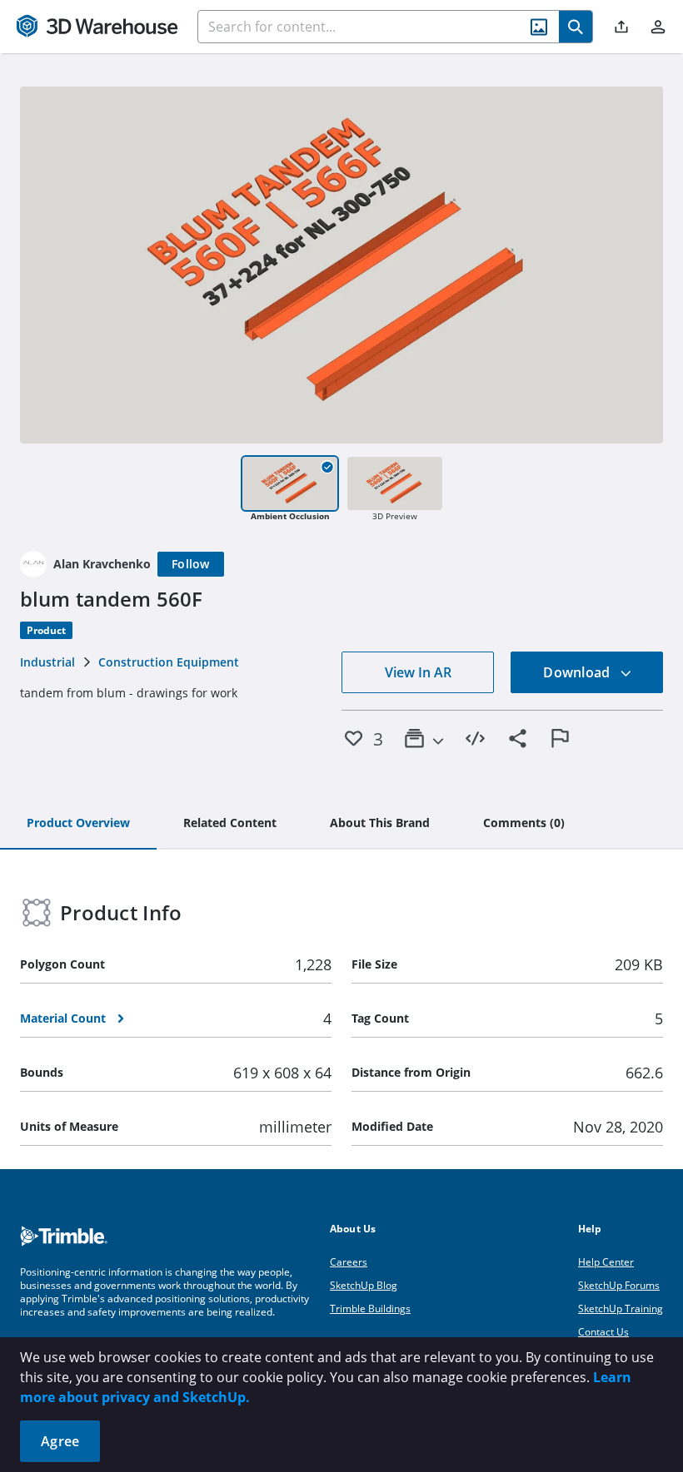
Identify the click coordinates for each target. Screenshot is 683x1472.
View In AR (418, 672)
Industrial (47, 662)
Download (578, 672)
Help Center (606, 1262)
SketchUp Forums (619, 1285)
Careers (348, 1262)
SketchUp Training (620, 1308)
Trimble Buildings (370, 1308)
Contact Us (603, 1332)
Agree (60, 1441)
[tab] (78, 824)
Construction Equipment (168, 662)
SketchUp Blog (363, 1285)
